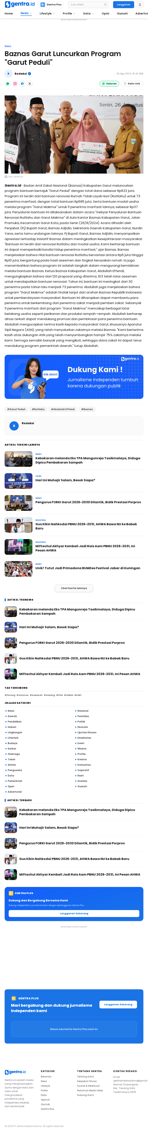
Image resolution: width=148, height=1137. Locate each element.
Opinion (45, 1099)
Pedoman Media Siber (90, 1090)
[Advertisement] (74, 32)
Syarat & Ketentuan (88, 1085)
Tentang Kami (85, 1076)
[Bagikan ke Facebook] (22, 84)
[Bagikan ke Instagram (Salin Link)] (15, 84)
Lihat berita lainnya (74, 588)
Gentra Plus (47, 1109)
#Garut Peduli (16, 409)
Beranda (46, 1076)
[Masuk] (139, 4)
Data (44, 1095)
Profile (44, 1090)
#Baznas (87, 409)
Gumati (45, 1104)
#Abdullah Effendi (63, 409)
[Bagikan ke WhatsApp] (8, 84)
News (8, 46)
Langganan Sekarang (74, 913)
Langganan (123, 4)
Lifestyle (45, 1085)
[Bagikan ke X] (30, 84)
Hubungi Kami (85, 1095)
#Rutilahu (38, 409)
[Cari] (105, 4)
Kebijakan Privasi (87, 1081)
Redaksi (21, 74)
